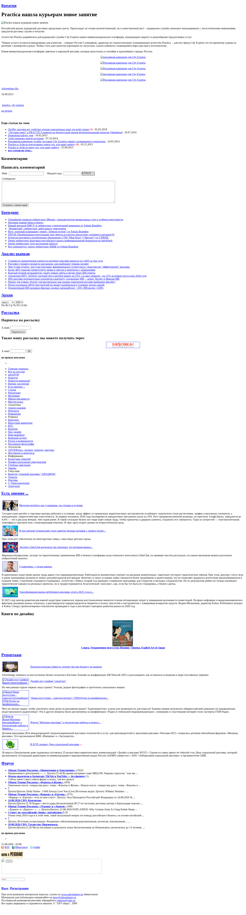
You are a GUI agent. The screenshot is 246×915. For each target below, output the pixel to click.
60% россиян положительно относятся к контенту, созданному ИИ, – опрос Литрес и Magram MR (63, 278)
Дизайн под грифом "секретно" (48, 681)
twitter (36, 847)
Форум (7, 763)
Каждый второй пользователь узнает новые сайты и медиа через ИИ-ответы (51, 272)
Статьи (12, 389)
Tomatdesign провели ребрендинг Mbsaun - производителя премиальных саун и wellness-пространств (65, 219)
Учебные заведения (19, 465)
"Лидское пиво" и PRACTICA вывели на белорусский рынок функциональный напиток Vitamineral (65, 132)
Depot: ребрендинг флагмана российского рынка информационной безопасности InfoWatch (60, 240)
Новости (13, 377)
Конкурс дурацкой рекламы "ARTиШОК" (32, 474)
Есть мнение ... (16, 386)
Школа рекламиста (18, 398)
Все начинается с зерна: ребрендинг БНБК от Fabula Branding (43, 246)
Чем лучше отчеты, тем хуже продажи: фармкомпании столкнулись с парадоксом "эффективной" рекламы (69, 266)
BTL (10, 425)
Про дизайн (14, 431)
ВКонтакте (21, 847)
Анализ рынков (15, 254)
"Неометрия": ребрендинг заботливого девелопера (37, 228)
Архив (7, 295)
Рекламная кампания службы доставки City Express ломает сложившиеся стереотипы (56, 141)
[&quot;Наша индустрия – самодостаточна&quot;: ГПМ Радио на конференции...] (16, 704)
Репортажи (14, 392)
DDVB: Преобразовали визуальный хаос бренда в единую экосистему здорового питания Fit (61, 234)
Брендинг (10, 212)
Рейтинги (13, 410)
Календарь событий (19, 459)
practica (6, 105)
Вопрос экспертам (18, 383)
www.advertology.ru (72, 894)
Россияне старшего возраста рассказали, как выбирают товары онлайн (48, 263)
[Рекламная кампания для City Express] (123, 62)
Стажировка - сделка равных (35, 566)
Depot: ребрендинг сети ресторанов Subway (33, 243)
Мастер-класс (15, 401)
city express (18, 105)
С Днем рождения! (18, 483)
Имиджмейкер (16, 435)
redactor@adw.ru (66, 900)
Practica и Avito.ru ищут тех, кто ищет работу (33, 147)
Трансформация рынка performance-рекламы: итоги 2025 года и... (56, 592)
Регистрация (19, 888)
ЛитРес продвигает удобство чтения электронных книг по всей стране (48, 129)
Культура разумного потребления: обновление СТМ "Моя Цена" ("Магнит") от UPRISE (58, 237)
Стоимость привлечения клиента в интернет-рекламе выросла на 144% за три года (55, 260)
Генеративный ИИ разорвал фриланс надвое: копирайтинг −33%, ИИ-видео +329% (55, 287)
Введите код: (55, 173)
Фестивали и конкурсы (21, 453)
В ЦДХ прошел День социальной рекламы (54, 744)
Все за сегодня (16, 371)
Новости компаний (19, 380)
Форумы (13, 480)
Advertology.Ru (9, 88)
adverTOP (13, 374)
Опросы (12, 477)
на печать (6, 110)
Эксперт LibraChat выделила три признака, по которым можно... (56, 547)
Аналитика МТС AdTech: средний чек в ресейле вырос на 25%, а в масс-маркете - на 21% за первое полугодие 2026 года (77, 275)
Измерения (14, 413)
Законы (12, 468)
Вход (4, 888)
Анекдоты (14, 486)
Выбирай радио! (17, 438)
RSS (7, 847)
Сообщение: (9, 178)
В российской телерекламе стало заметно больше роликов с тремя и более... (62, 530)
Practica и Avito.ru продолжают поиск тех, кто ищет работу (41, 144)
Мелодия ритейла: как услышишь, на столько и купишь (51, 505)
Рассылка (10, 312)
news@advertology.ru (64, 897)
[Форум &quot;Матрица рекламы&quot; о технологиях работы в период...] (16, 728)
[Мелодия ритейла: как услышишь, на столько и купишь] (10, 510)
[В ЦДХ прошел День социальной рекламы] (10, 749)
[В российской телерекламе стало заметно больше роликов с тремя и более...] (10, 536)
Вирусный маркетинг (20, 422)
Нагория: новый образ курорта (25, 222)
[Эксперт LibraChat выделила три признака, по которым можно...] (10, 552)
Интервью (14, 395)
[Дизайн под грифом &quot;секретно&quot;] (16, 682)
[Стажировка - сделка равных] (10, 571)
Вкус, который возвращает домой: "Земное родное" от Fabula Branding (48, 231)
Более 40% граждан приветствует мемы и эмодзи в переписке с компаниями (51, 269)
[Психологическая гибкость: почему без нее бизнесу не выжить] (10, 671)
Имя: (5, 173)
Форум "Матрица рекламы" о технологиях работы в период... (65, 722)
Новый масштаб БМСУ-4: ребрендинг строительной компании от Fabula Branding (55, 225)
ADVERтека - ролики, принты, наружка (31, 450)
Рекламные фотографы (21, 444)
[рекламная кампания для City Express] (123, 57)
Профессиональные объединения (27, 462)
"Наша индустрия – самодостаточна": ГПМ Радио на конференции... (69, 698)
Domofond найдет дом (20, 135)
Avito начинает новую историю (26, 138)
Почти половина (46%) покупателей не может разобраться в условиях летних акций (56, 284)
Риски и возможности (20, 441)
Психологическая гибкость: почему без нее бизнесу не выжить (66, 666)
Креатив (9, 5)
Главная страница (18, 368)
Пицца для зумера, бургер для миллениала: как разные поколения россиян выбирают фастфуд (61, 281)
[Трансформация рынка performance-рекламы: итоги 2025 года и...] (10, 597)
